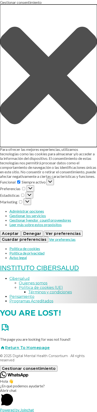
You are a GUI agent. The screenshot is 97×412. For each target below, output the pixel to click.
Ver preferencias (63, 233)
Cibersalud (19, 278)
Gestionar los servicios (27, 215)
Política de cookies (24, 248)
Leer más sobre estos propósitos (35, 224)
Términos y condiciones (50, 292)
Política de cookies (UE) (41, 287)
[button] (48, 75)
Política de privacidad (26, 253)
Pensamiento (21, 296)
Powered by (17, 410)
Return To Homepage (27, 347)
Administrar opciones (26, 211)
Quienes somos (33, 283)
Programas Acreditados (31, 301)
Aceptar (10, 233)
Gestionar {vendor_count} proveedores (40, 220)
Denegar (32, 233)
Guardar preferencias (24, 239)
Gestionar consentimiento (29, 368)
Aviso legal (18, 257)
